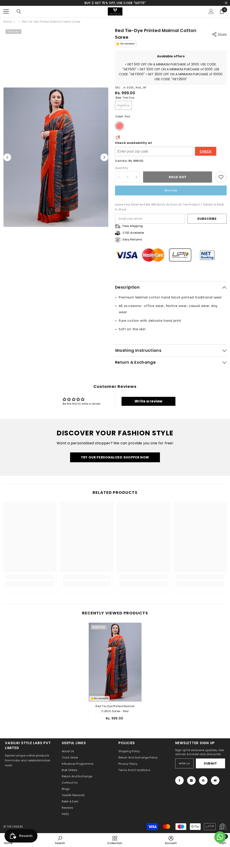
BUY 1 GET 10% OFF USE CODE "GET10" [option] (115, 3)
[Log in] (211, 11)
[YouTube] (215, 780)
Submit (210, 763)
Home (7, 22)
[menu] (6, 11)
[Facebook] (179, 780)
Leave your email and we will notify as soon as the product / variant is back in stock (169, 207)
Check (206, 151)
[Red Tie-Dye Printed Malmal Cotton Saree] (115, 662)
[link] (30, 576)
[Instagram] (191, 780)
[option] (55, 157)
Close (226, 3)
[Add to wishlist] (221, 177)
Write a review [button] (148, 401)
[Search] (19, 11)
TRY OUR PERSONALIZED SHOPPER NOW (115, 457)
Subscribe (207, 218)
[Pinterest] (203, 780)
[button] (104, 157)
